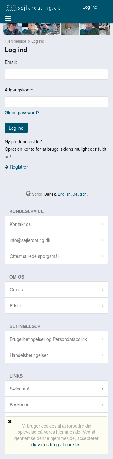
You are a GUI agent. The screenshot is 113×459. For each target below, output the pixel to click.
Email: (11, 62)
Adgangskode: (19, 89)
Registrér (18, 167)
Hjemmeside (15, 41)
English (64, 193)
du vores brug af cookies (55, 444)
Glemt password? (22, 112)
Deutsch (80, 193)
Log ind (90, 6)
